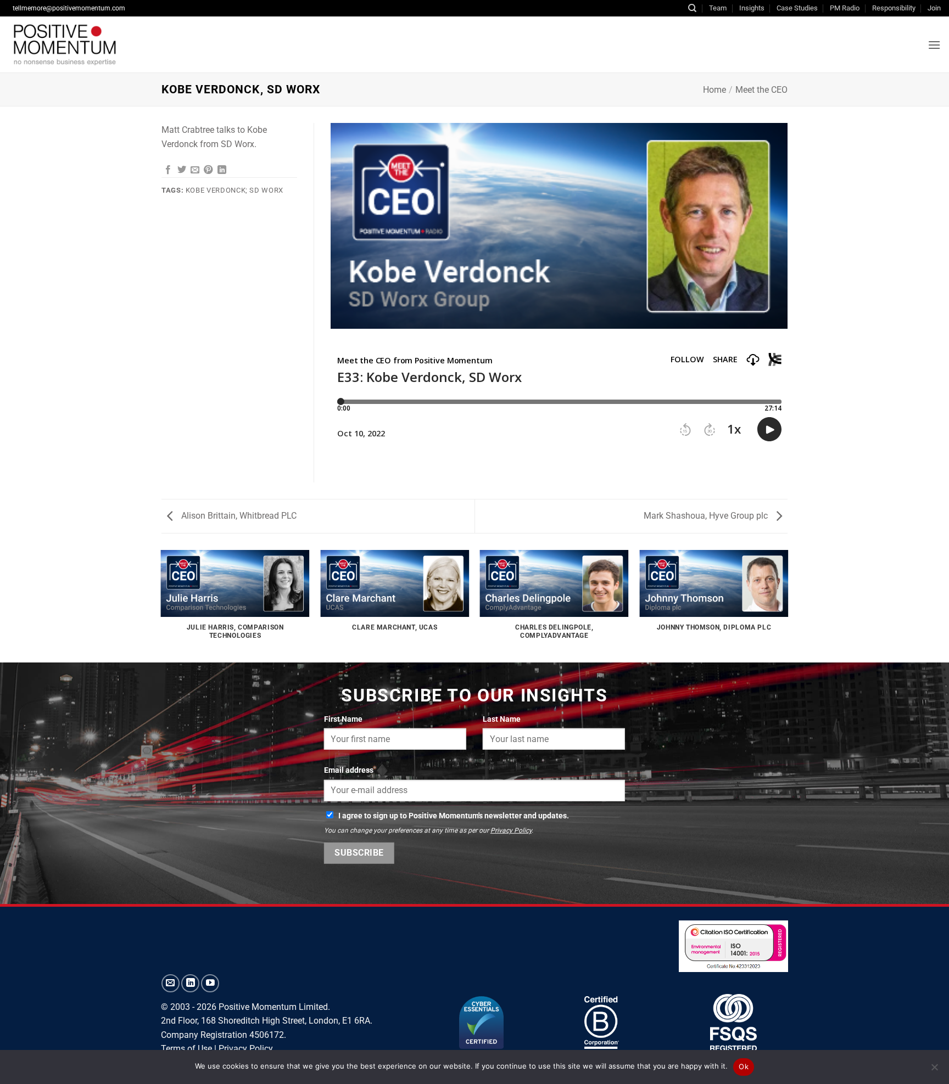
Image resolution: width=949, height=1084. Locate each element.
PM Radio (844, 8)
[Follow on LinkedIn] (190, 983)
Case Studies (797, 8)
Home (714, 90)
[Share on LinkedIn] (221, 170)
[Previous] (161, 605)
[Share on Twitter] (181, 170)
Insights (751, 8)
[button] (934, 44)
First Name (343, 718)
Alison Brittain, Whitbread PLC (238, 515)
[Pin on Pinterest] (208, 170)
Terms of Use (186, 1048)
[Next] (787, 605)
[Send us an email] (170, 983)
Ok (744, 1066)
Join (934, 8)
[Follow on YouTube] (210, 983)
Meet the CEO (761, 90)
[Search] (692, 8)
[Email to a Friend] (195, 170)
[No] (934, 1070)
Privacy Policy (511, 830)
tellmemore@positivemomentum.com (69, 8)
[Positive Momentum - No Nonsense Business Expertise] (145, 44)
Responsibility (893, 8)
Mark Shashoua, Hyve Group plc (707, 515)
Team (718, 8)
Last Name (502, 718)
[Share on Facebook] (168, 170)
